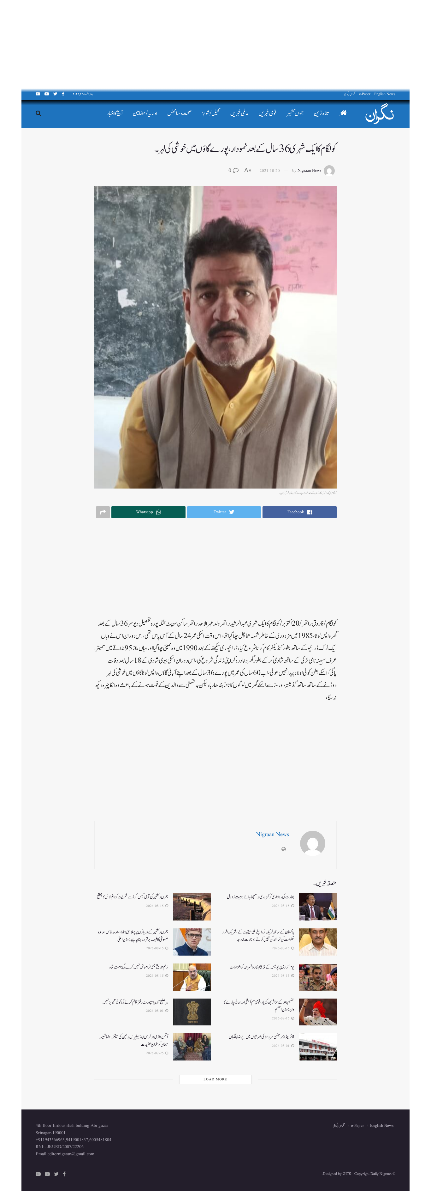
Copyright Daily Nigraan (372, 1173)
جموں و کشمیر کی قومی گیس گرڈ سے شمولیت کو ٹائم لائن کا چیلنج (132, 897)
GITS (347, 1173)
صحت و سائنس (179, 113)
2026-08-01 (155, 1010)
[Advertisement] (241, 44)
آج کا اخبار (115, 113)
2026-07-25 (155, 1053)
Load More (215, 1079)
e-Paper (364, 94)
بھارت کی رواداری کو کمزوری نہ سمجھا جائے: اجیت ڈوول (260, 897)
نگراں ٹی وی (349, 94)
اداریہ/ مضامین (145, 113)
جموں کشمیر (295, 113)
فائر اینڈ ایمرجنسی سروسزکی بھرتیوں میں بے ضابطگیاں (261, 1037)
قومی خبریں (268, 113)
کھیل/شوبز (211, 113)
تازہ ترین (321, 113)
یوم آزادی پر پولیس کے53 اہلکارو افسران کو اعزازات (262, 967)
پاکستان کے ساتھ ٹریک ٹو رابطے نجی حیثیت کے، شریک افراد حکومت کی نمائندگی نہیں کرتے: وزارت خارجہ (258, 935)
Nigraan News (309, 171)
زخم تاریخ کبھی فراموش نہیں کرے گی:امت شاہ (138, 967)
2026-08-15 (281, 905)
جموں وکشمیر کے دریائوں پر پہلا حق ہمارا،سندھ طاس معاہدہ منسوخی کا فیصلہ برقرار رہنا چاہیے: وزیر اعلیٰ (133, 935)
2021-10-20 (270, 171)
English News (384, 94)
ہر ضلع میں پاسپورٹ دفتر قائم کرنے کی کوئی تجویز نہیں (135, 1002)
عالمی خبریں (239, 113)
